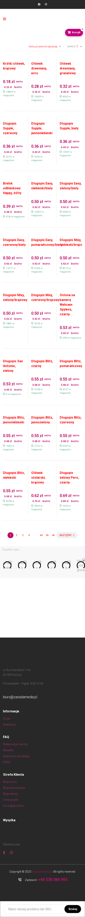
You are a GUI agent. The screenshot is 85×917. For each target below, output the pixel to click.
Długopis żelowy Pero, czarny (69, 477)
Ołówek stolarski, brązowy (38, 477)
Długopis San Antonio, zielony (13, 366)
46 (53, 535)
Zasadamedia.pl (42, 871)
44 (41, 535)
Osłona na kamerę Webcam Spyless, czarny (67, 304)
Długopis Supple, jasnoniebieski (41, 128)
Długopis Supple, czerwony (10, 128)
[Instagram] (45, 4)
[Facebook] (39, 4)
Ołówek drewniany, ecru (39, 68)
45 (47, 535)
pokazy (71, 46)
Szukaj (72, 909)
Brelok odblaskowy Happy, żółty (12, 188)
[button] (4, 565)
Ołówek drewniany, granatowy (68, 68)
